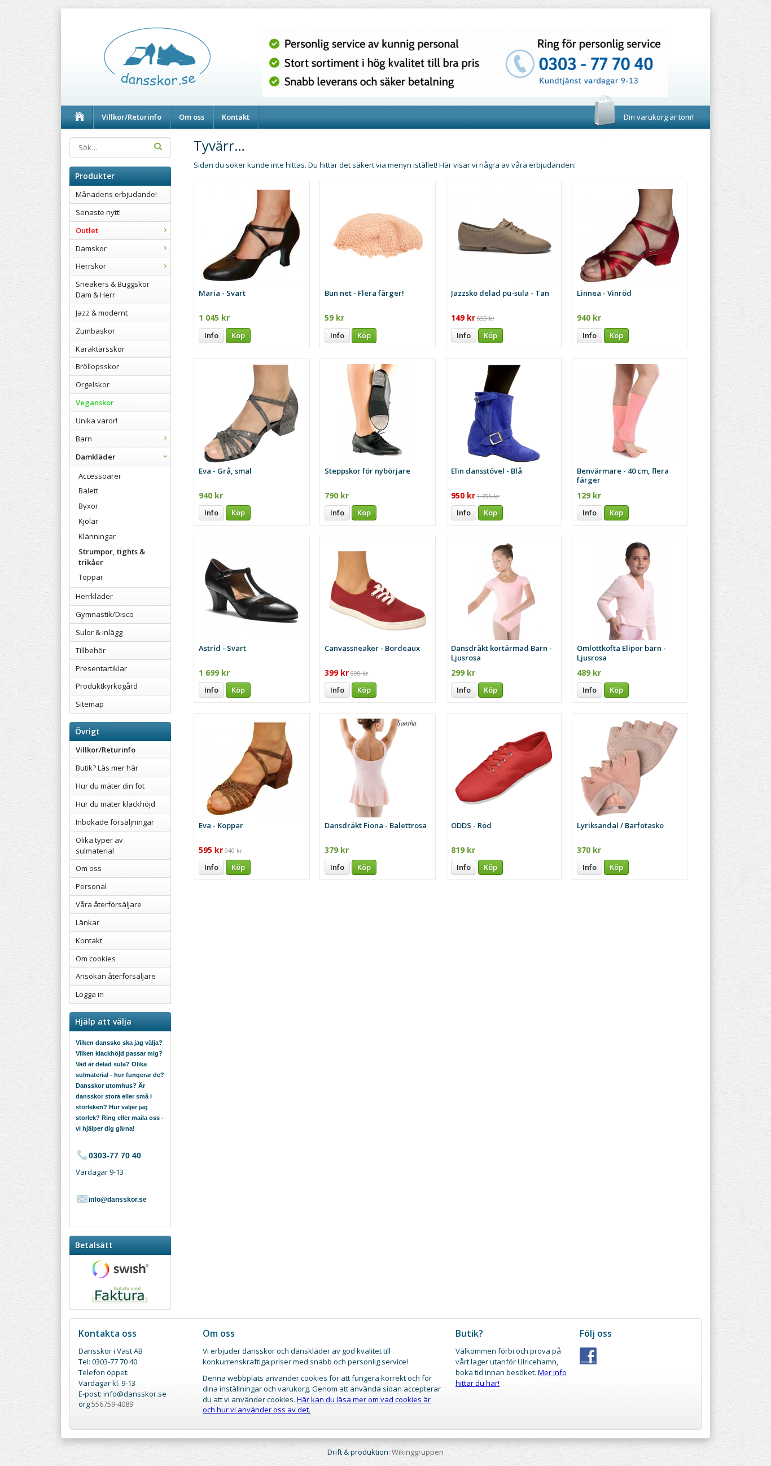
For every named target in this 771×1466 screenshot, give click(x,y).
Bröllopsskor (97, 366)
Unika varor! (96, 420)
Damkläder (96, 457)
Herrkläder (94, 596)
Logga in (90, 994)
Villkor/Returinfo (131, 117)
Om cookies (96, 958)
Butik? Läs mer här (107, 768)
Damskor (91, 248)
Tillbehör (91, 650)
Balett (88, 490)
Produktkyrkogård (107, 686)
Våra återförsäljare (109, 904)
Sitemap (90, 704)
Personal (91, 886)
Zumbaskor (95, 331)
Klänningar (97, 536)
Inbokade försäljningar (115, 822)
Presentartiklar (101, 668)
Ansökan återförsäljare (116, 976)
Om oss (191, 117)
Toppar (90, 577)
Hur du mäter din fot (110, 786)
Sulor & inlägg (99, 632)
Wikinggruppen (418, 1452)
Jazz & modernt (102, 313)
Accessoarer (99, 476)
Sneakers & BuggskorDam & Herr (113, 289)
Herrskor (91, 266)
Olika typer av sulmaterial (99, 845)
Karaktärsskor (100, 349)
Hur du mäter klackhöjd (115, 804)
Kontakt (235, 117)
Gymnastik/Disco (105, 614)
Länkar (87, 922)
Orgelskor (92, 384)
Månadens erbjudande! (116, 194)
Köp (238, 335)
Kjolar (88, 521)
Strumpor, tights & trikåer (111, 556)
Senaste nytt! (98, 212)
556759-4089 (112, 1404)
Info (211, 335)
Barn (84, 439)
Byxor (88, 506)
